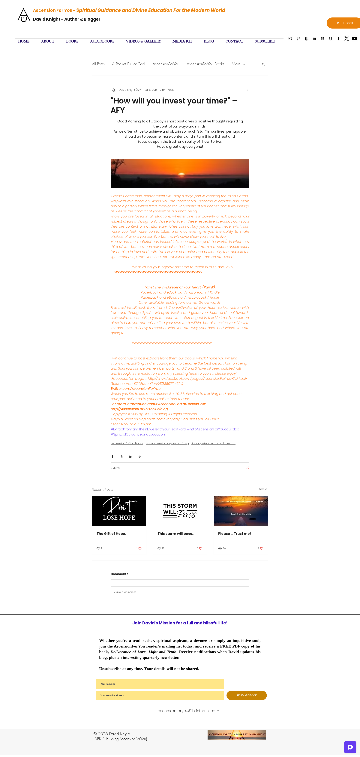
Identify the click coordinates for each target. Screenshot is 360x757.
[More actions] (247, 90)
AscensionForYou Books (205, 63)
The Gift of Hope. (111, 533)
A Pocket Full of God (128, 63)
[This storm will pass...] (180, 511)
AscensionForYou (166, 63)
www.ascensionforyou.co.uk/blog (167, 443)
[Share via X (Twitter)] (121, 456)
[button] (268, 41)
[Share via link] (140, 456)
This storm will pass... (176, 533)
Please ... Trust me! (234, 533)
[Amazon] (306, 38)
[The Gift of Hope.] (119, 511)
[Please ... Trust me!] (241, 511)
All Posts (98, 63)
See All (263, 489)
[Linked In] (314, 38)
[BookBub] (322, 38)
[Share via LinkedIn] (131, 456)
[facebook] (338, 38)
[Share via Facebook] (112, 456)
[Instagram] (290, 38)
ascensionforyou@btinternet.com (188, 710)
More (236, 63)
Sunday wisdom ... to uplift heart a (213, 443)
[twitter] (347, 38)
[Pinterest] (298, 38)
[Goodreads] (330, 38)
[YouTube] (355, 38)
